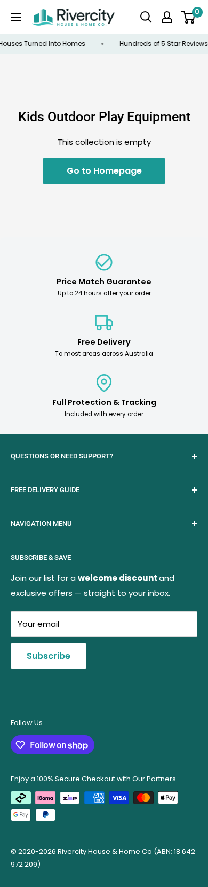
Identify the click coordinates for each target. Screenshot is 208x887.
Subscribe (48, 656)
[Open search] (146, 17)
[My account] (167, 17)
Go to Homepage (104, 171)
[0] (188, 17)
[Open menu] (16, 17)
